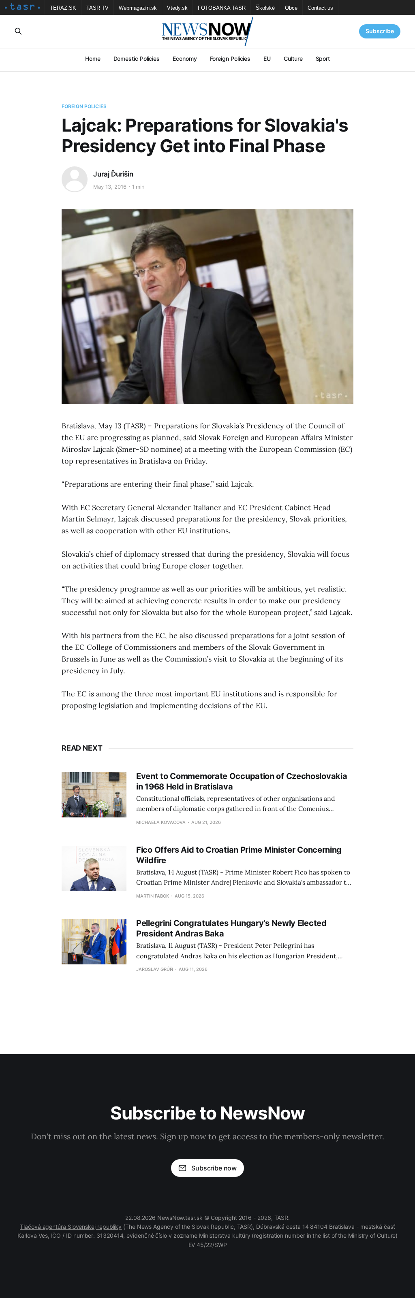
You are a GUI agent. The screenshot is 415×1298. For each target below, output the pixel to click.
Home (93, 58)
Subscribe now (214, 1168)
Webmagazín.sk (138, 8)
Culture (293, 58)
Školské (265, 8)
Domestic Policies (136, 58)
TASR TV (97, 8)
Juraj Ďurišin (113, 174)
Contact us (320, 8)
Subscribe (380, 31)
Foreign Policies (230, 58)
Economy (185, 58)
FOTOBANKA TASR (222, 8)
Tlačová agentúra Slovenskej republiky (71, 1226)
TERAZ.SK (63, 8)
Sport (323, 58)
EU (267, 58)
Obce (291, 8)
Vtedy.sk (177, 8)
